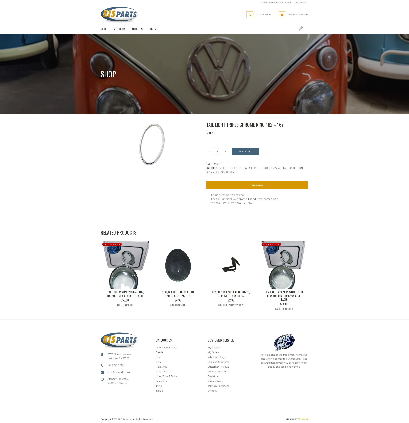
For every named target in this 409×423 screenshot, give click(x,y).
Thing (159, 386)
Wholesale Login (269, 2)
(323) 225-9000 (116, 365)
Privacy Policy (215, 381)
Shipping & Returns (218, 362)
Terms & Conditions (218, 386)
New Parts (162, 371)
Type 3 (159, 390)
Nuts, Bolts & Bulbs (166, 376)
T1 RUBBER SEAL (271, 168)
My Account (300, 2)
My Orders (285, 2)
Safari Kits (161, 381)
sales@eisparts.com (119, 372)
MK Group (303, 419)
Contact (212, 390)
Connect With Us (217, 371)
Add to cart (245, 151)
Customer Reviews (218, 366)
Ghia (158, 362)
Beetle (222, 168)
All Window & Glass (166, 347)
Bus (158, 357)
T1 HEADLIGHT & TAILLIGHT (243, 168)
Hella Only (161, 366)
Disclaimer (213, 376)
